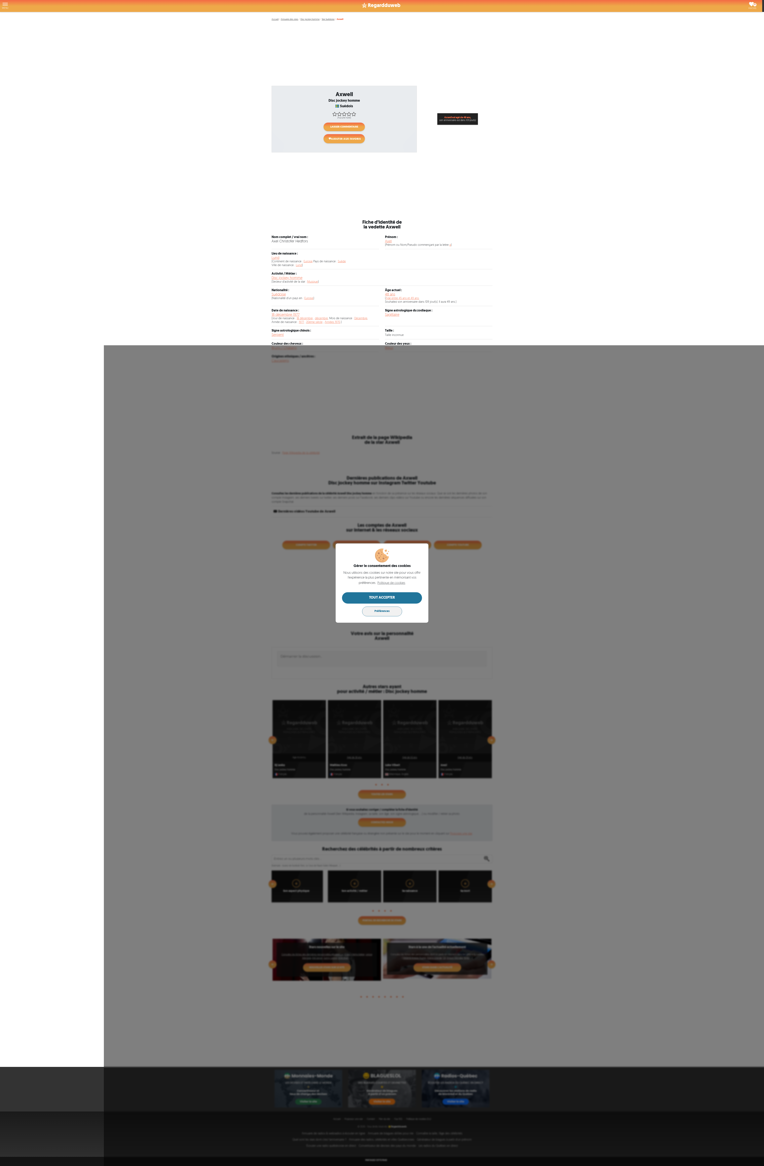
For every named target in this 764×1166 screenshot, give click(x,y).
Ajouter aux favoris (346, 139)
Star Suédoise (328, 19)
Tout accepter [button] (382, 598)
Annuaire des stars (289, 19)
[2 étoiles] (339, 114)
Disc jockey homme (310, 19)
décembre (321, 318)
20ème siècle (314, 322)
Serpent (278, 335)
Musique (312, 281)
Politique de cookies (391, 583)
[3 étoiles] (344, 114)
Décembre (360, 318)
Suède (342, 261)
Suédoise (279, 294)
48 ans (390, 294)
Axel (388, 241)
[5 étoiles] (353, 114)
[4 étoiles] (349, 114)
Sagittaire (392, 315)
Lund (275, 258)
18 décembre (305, 318)
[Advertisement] (382, 55)
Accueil (275, 19)
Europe (308, 261)
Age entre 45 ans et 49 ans (402, 298)
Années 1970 (332, 322)
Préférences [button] (382, 611)
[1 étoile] (334, 114)
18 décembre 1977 (285, 315)
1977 (301, 322)
